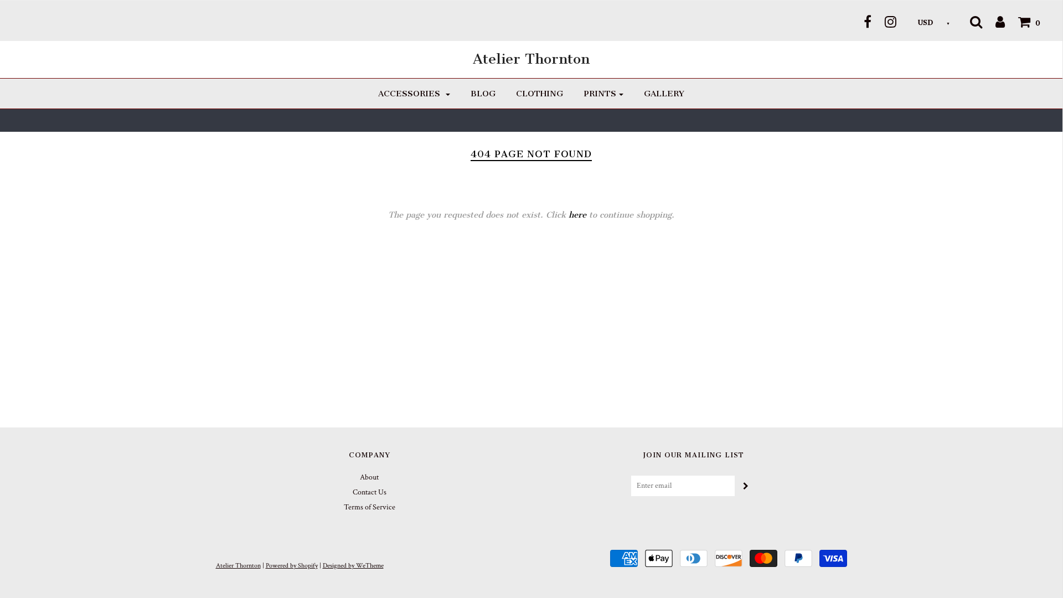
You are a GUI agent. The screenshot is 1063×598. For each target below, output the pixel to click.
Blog (483, 94)
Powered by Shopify (292, 565)
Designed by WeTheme (353, 565)
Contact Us (369, 492)
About (369, 477)
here (577, 215)
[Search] (976, 21)
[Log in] (994, 21)
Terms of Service (369, 507)
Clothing (539, 94)
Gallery (664, 94)
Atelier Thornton (531, 59)
